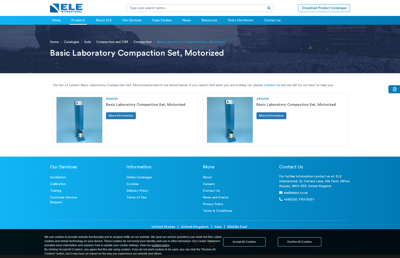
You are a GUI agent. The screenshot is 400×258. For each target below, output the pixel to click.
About (207, 177)
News (186, 20)
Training (55, 190)
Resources (209, 20)
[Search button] (269, 8)
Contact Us (211, 190)
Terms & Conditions (217, 210)
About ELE (104, 20)
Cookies (132, 184)
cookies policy (160, 245)
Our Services (131, 20)
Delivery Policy (137, 190)
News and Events (215, 197)
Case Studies (162, 20)
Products (78, 20)
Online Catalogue (139, 177)
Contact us (272, 20)
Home (56, 20)
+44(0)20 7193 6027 (299, 199)
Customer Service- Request (64, 200)
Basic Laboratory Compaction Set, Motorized (145, 104)
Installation (58, 177)
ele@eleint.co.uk (296, 192)
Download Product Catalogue (324, 8)
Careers (209, 184)
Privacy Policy (213, 204)
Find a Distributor (240, 20)
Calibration (58, 184)
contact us (272, 85)
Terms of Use (136, 197)
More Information (121, 115)
